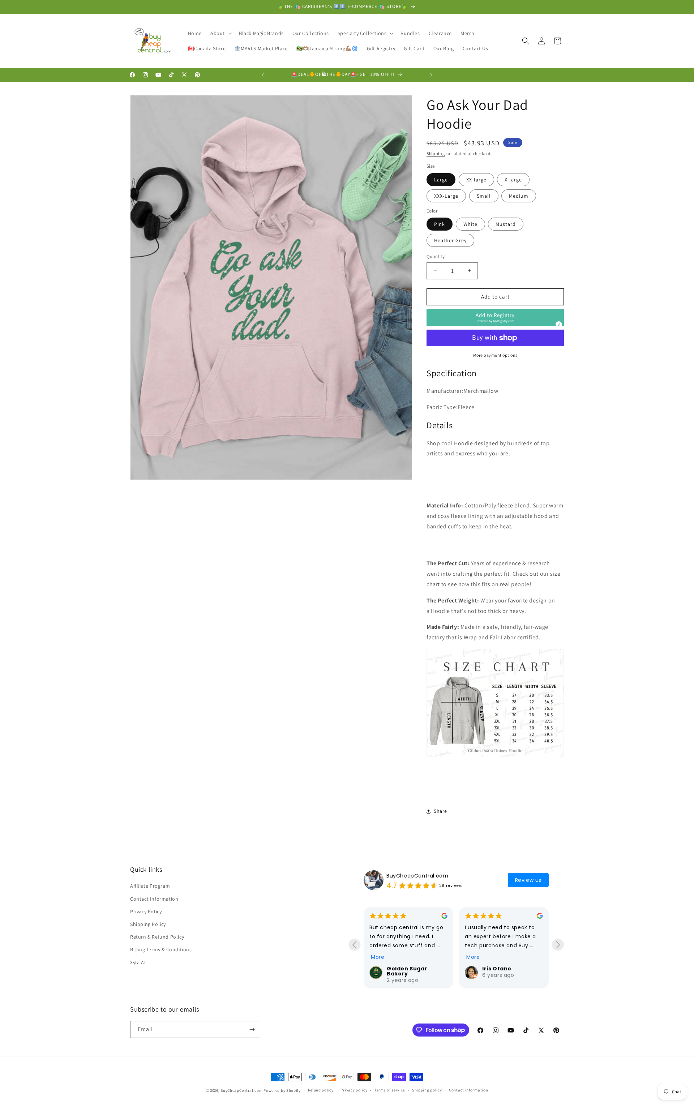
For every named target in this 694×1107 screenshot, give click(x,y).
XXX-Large (446, 196)
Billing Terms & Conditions (161, 949)
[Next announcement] (431, 75)
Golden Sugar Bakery (407, 971)
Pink (439, 224)
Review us (528, 880)
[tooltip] (559, 324)
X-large (513, 179)
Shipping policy (427, 1090)
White (470, 224)
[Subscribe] (252, 1029)
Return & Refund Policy (157, 937)
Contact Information (154, 899)
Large (441, 179)
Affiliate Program (150, 886)
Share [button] (440, 811)
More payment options (495, 355)
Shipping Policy (148, 924)
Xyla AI (138, 962)
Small (484, 196)
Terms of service (389, 1090)
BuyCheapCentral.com (417, 875)
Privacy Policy (146, 911)
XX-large (476, 179)
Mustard (506, 224)
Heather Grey (450, 240)
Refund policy (321, 1090)
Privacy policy (353, 1090)
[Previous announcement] (263, 75)
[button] (220, 33)
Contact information (468, 1090)
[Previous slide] (354, 945)
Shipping (436, 153)
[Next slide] (558, 945)
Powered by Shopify (282, 1090)
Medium (518, 196)
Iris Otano (496, 968)
